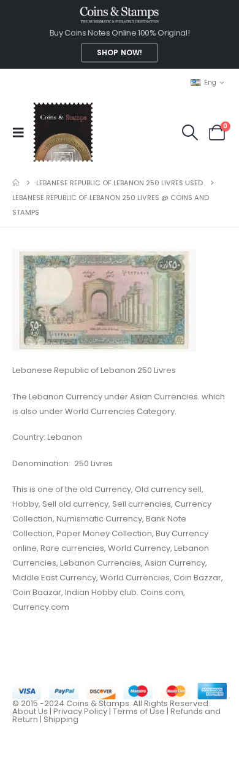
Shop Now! (119, 53)
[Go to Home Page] (15, 182)
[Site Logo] (63, 132)
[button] (22, 132)
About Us (30, 711)
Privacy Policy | (83, 711)
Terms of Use (139, 711)
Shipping (61, 719)
